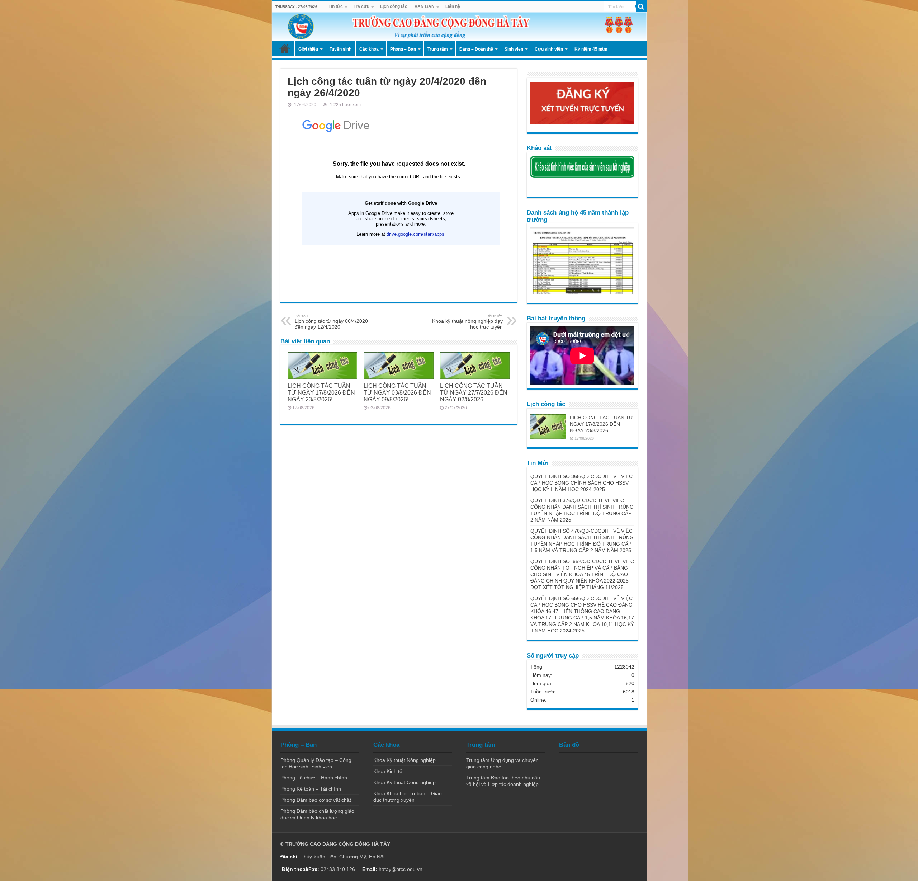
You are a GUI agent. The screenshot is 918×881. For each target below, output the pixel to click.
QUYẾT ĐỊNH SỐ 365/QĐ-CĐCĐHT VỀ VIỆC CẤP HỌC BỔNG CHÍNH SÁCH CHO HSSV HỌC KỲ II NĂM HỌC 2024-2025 (581, 483)
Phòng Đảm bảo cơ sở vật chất (315, 800)
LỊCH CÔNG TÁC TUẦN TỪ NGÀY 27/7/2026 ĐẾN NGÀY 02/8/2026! (473, 392)
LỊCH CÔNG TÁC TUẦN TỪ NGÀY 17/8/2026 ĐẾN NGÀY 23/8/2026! (321, 392)
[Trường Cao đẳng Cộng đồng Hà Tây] (459, 26)
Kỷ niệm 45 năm (590, 49)
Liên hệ (452, 6)
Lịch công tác (393, 6)
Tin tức (335, 6)
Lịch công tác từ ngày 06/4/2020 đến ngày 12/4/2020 (331, 322)
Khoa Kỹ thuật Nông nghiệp (404, 760)
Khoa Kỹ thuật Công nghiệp (404, 782)
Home (284, 48)
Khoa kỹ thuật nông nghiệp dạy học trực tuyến (467, 322)
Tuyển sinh (340, 49)
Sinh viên (514, 49)
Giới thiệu (308, 49)
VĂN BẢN (425, 6)
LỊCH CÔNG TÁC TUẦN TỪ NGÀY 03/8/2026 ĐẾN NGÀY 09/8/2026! (397, 392)
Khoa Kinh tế (387, 771)
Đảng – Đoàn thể (476, 49)
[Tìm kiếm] (641, 6)
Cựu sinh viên (549, 49)
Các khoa (369, 49)
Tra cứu (361, 6)
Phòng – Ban (403, 49)
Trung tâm (437, 49)
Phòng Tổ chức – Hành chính (313, 778)
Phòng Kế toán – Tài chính (310, 789)
